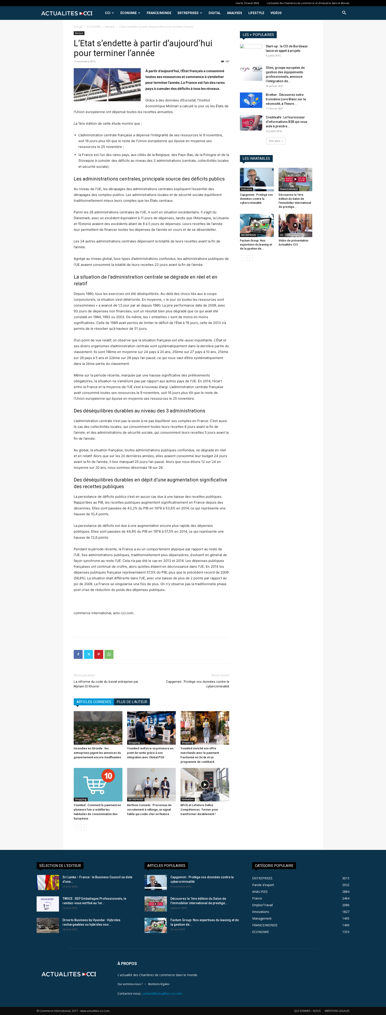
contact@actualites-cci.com (162, 993)
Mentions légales (158, 984)
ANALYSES (234, 13)
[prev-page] (76, 827)
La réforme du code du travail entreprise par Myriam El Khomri (106, 684)
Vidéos (276, 13)
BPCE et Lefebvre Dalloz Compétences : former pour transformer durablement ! (199, 809)
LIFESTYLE (256, 13)
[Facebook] (78, 654)
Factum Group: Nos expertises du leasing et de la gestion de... (256, 244)
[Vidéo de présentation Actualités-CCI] (296, 225)
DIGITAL (215, 13)
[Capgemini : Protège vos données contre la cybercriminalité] (257, 179)
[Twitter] (88, 654)
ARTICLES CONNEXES (93, 702)
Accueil (78, 27)
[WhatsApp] (109, 654)
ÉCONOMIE (128, 13)
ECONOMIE (94, 27)
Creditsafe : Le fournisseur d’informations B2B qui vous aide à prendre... (286, 122)
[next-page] (83, 827)
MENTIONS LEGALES (337, 1011)
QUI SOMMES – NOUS (307, 1011)
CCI (107, 13)
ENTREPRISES (188, 13)
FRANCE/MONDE (159, 13)
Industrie (246, 189)
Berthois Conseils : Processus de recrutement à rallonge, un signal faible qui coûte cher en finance (149, 809)
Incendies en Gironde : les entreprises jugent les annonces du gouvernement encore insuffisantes (97, 753)
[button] (344, 13)
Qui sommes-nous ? (130, 984)
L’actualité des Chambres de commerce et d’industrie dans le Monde (308, 3)
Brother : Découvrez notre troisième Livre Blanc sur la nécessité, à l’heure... (286, 99)
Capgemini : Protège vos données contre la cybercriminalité (197, 684)
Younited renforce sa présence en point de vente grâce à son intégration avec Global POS (150, 753)
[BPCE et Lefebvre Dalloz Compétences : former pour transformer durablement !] (204, 784)
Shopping (134, 742)
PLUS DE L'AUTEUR (132, 702)
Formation (187, 799)
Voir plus (274, 141)
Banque (110, 27)
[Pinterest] (98, 654)
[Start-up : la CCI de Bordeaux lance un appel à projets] (251, 52)
